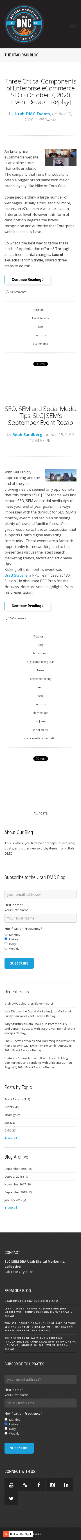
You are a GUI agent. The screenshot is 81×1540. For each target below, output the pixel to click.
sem (40, 687)
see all (12, 1138)
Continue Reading (27, 279)
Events (11, 1107)
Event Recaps (40, 318)
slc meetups (40, 713)
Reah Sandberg (27, 434)
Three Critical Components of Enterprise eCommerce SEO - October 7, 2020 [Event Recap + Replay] (40, 91)
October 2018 (16, 1176)
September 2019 (18, 1192)
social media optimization (40, 738)
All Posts (41, 813)
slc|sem (40, 721)
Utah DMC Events (32, 113)
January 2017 (15, 1200)
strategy (12, 1115)
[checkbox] (40, 942)
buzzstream (40, 653)
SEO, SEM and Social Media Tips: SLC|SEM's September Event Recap (40, 415)
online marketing (40, 679)
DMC (10, 1130)
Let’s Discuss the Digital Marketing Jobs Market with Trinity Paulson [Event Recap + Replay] (39, 1013)
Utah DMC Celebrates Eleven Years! (28, 1003)
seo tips (41, 335)
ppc (9, 1123)
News (40, 670)
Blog (40, 645)
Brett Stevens (15, 575)
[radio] (40, 935)
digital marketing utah (40, 662)
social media (40, 730)
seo (40, 327)
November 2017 (17, 1184)
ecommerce (40, 344)
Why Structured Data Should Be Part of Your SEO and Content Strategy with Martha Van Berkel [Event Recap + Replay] (39, 1028)
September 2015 (18, 1169)
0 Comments (17, 292)
